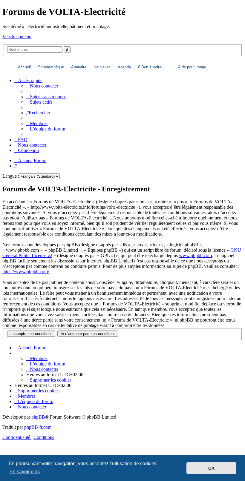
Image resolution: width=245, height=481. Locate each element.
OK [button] (211, 468)
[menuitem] (42, 85)
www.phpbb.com (195, 255)
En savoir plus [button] (25, 471)
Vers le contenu (16, 36)
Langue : (10, 176)
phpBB (38, 416)
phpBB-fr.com (37, 427)
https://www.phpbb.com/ (25, 271)
